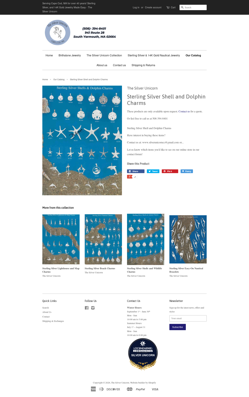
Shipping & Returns (143, 65)
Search (45, 307)
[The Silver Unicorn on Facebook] (87, 308)
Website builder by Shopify (143, 382)
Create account (153, 7)
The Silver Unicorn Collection (104, 55)
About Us (46, 312)
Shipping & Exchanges (53, 321)
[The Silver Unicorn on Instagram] (93, 308)
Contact (46, 316)
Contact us (119, 65)
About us (102, 65)
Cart (173, 7)
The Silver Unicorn (120, 382)
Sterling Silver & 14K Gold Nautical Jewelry (154, 55)
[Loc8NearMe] (143, 346)
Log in (136, 7)
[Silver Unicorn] (143, 364)
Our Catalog (193, 55)
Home (49, 55)
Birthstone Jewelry (70, 55)
